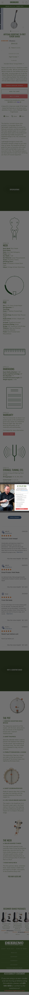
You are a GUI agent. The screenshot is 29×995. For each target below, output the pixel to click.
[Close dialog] (28, 485)
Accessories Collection (24, 490)
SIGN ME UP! (22, 508)
